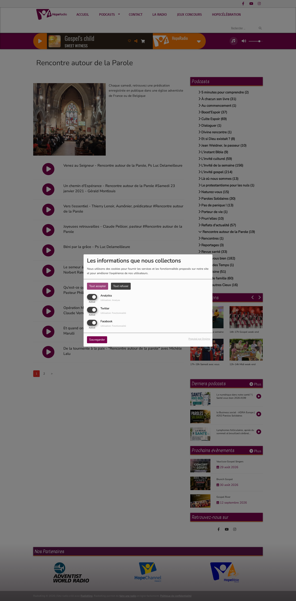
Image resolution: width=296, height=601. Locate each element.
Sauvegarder (97, 340)
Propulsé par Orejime (199, 339)
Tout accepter (97, 286)
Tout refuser (120, 286)
